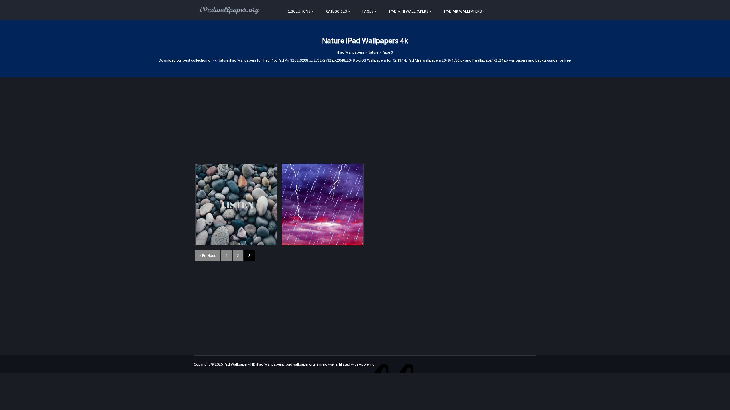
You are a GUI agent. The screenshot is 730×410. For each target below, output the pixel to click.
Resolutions (299, 11)
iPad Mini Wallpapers (409, 11)
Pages (368, 11)
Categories (336, 11)
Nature (373, 52)
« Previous (208, 255)
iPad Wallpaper (235, 364)
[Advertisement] (365, 117)
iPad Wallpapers (350, 52)
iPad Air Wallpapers (463, 11)
